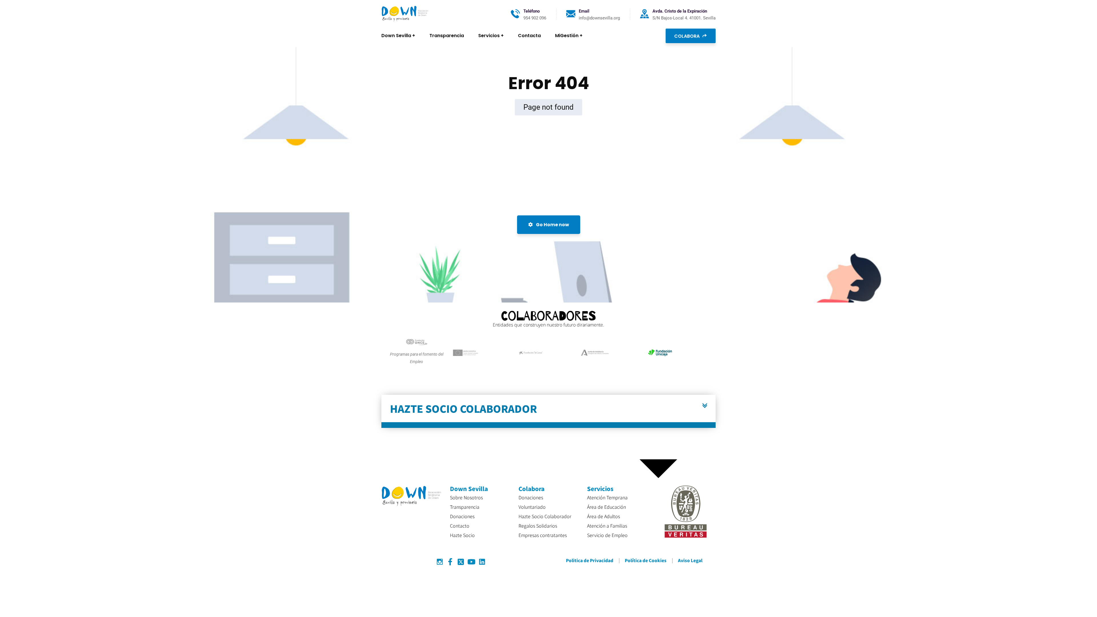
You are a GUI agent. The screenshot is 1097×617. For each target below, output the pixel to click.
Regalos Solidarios (538, 525)
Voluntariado (532, 506)
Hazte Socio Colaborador (545, 516)
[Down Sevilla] (405, 14)
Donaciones (462, 516)
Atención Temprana (607, 497)
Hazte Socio (462, 535)
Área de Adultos (603, 516)
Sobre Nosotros (466, 497)
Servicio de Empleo (607, 535)
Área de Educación (606, 506)
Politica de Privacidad (589, 560)
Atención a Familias (607, 525)
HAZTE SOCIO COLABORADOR (463, 408)
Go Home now (552, 224)
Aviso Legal (690, 560)
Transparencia (464, 506)
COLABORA (687, 36)
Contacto (459, 525)
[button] (548, 411)
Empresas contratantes (543, 535)
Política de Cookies (645, 560)
